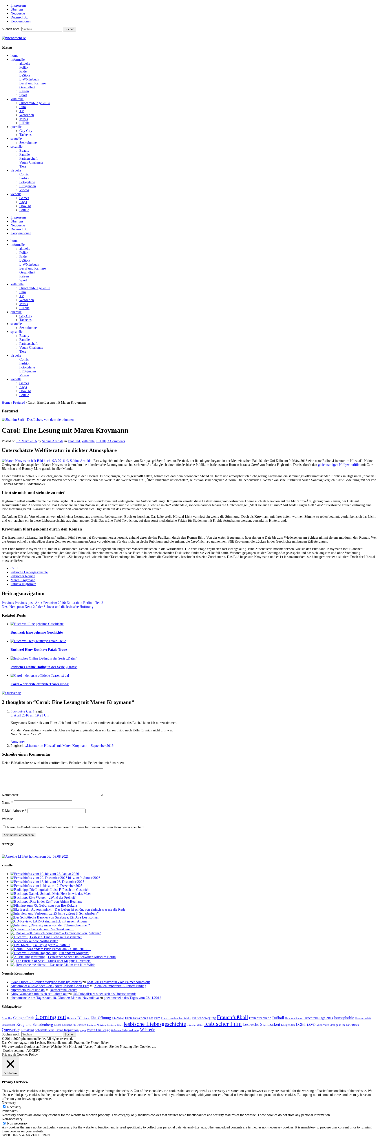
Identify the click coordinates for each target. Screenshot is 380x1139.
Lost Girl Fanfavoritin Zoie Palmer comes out (118, 982)
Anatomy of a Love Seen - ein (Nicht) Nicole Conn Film (50, 986)
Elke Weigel (118, 1018)
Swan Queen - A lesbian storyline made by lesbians (46, 982)
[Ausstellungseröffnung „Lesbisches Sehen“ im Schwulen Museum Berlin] (63, 957)
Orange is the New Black (344, 1024)
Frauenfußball (232, 1017)
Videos (24, 190)
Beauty (24, 150)
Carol (14, 568)
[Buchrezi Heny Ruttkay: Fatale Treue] (38, 641)
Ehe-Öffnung (101, 1018)
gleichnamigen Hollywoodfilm (339, 465)
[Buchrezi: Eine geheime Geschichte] (37, 624)
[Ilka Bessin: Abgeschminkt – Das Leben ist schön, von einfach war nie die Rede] (68, 909)
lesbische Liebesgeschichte (29, 572)
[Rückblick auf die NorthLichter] (34, 941)
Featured (19, 402)
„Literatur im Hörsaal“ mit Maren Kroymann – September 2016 (69, 745)
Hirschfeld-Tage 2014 (34, 103)
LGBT (301, 1024)
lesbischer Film (223, 1024)
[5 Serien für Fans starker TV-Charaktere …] (42, 929)
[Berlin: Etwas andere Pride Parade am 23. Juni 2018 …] (51, 949)
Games (24, 198)
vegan (83, 1030)
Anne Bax (7, 1018)
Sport (23, 95)
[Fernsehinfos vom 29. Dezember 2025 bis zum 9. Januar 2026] (55, 878)
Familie (24, 154)
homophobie (344, 1017)
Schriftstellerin (45, 1030)
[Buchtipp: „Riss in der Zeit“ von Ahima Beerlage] (46, 901)
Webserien (26, 115)
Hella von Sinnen (294, 1018)
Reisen (24, 91)
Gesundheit (27, 87)
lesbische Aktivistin (96, 1025)
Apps (23, 202)
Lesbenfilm (69, 1024)
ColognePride (24, 1017)
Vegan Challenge (31, 162)
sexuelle (16, 138)
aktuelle (24, 63)
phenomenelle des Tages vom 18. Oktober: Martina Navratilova (55, 998)
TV (21, 111)
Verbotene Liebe (119, 1030)
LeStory (25, 75)
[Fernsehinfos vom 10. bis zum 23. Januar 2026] (45, 874)
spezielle (16, 146)
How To (25, 206)
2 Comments (116, 441)
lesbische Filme (115, 1025)
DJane (86, 1018)
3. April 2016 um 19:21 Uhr (30, 715)
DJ (79, 1017)
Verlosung (133, 1030)
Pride (23, 71)
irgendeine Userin (23, 711)
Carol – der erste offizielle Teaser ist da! (40, 684)
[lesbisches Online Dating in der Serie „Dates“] (44, 658)
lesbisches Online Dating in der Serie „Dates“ (44, 667)
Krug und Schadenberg (34, 1024)
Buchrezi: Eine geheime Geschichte (37, 632)
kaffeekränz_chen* (63, 990)
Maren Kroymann (23, 580)
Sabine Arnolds (52, 441)
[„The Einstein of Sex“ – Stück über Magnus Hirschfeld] (51, 961)
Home (6, 402)
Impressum (18, 5)
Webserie (147, 1029)
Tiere (22, 166)
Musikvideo (322, 1024)
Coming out (50, 1016)
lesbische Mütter (195, 1025)
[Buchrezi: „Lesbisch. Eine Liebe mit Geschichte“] (46, 937)
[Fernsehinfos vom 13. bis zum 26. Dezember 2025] (47, 882)
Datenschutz (19, 17)
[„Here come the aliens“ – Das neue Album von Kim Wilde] (53, 965)
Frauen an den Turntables (176, 1018)
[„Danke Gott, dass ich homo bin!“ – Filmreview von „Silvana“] (56, 933)
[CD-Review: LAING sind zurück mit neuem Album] (49, 921)
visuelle (16, 170)
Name (7, 802)
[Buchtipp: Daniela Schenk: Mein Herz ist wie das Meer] (51, 893)
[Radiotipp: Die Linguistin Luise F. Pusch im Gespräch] (50, 889)
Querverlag (11, 1029)
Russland (27, 1030)
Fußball (278, 1018)
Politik (23, 67)
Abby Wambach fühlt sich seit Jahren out (39, 994)
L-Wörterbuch (29, 79)
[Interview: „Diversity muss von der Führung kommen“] (50, 925)
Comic (24, 174)
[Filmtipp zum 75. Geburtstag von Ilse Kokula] (44, 905)
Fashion (24, 178)
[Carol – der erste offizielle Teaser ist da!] (40, 675)
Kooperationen (21, 21)
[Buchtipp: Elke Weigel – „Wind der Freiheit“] (43, 897)
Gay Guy (25, 131)
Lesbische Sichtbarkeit (261, 1024)
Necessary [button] (9, 1102)
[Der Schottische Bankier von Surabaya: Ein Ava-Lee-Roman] (55, 917)
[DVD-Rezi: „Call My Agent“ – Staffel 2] (40, 945)
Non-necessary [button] (12, 1119)
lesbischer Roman (23, 576)
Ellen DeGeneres (136, 1018)
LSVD (311, 1024)
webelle (16, 194)
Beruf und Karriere (32, 83)
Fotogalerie (27, 182)
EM (151, 1018)
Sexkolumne (28, 142)
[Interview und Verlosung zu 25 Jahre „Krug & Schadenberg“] (55, 913)
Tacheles (25, 135)
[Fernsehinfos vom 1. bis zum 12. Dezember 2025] (46, 886)
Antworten (18, 742)
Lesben (57, 1024)
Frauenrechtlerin (260, 1018)
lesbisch (81, 1024)
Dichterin (72, 1018)
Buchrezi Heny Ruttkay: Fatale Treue (39, 649)
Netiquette (18, 13)
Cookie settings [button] (13, 1050)
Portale (24, 210)
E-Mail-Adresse (14, 811)
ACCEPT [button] (33, 1050)
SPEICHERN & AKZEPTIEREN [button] (26, 1135)
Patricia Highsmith (23, 584)
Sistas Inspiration (67, 1030)
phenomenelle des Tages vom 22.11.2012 (132, 998)
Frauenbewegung (204, 1018)
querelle (16, 127)
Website (7, 819)
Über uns (17, 9)
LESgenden (27, 186)
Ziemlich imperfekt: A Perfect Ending (120, 986)
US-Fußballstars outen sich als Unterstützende (104, 994)
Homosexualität (363, 1018)
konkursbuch (8, 1024)
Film (22, 107)
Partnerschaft (28, 158)
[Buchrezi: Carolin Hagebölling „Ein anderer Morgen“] (50, 953)
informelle (18, 59)
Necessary (14, 1107)
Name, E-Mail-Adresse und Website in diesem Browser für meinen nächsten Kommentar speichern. (76, 827)
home (14, 55)
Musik (23, 119)
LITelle (24, 123)
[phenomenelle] (14, 38)
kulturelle (17, 99)
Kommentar (10, 795)
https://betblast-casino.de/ (28, 990)
